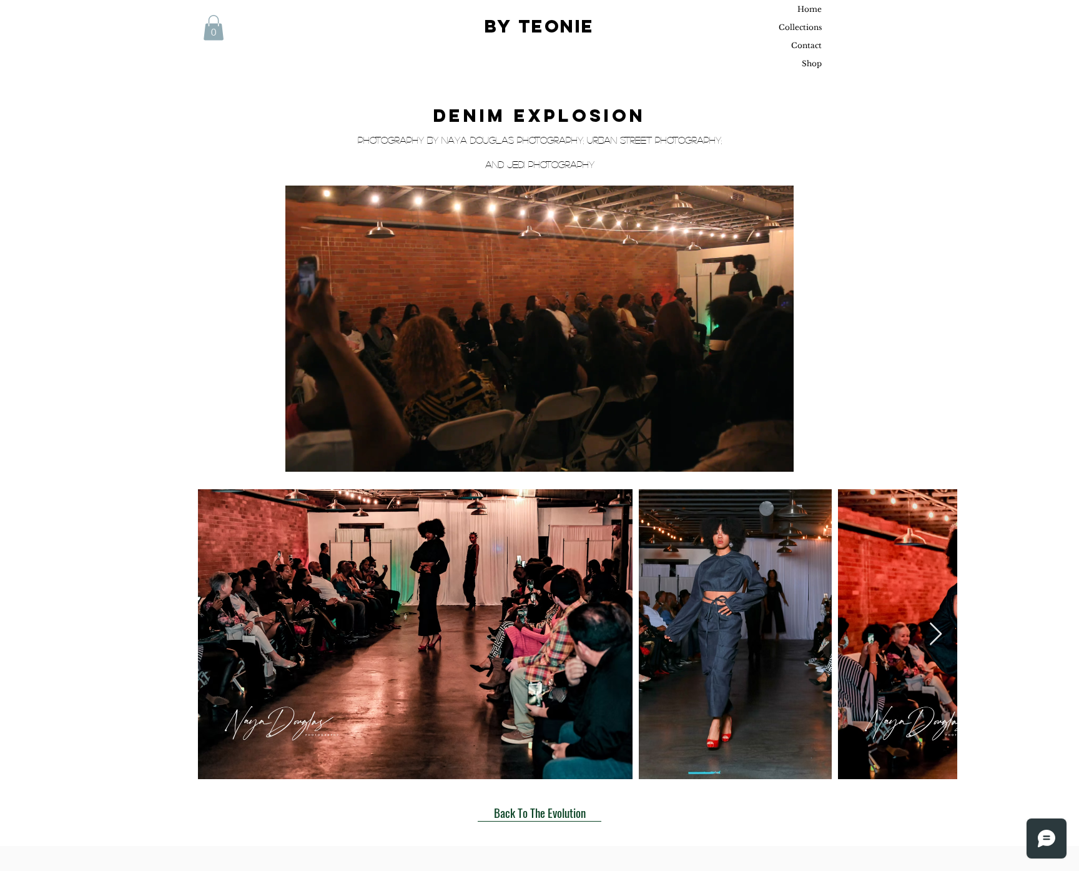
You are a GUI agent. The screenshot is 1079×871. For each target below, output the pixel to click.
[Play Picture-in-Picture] (755, 455)
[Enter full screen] (777, 455)
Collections (800, 27)
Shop (812, 63)
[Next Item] (936, 634)
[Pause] (301, 455)
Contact (806, 45)
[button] (213, 28)
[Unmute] (323, 455)
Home (809, 9)
